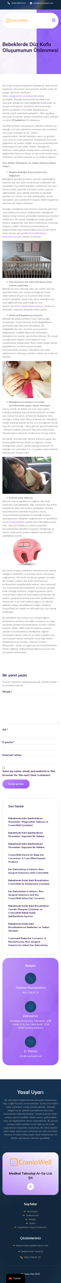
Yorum (7, 691)
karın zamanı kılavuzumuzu (29, 306)
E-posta (8, 742)
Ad (5, 729)
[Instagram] (30, 1186)
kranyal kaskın (17, 521)
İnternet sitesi (11, 755)
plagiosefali (16, 95)
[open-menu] (53, 20)
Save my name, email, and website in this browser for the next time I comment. (28, 773)
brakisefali (31, 95)
